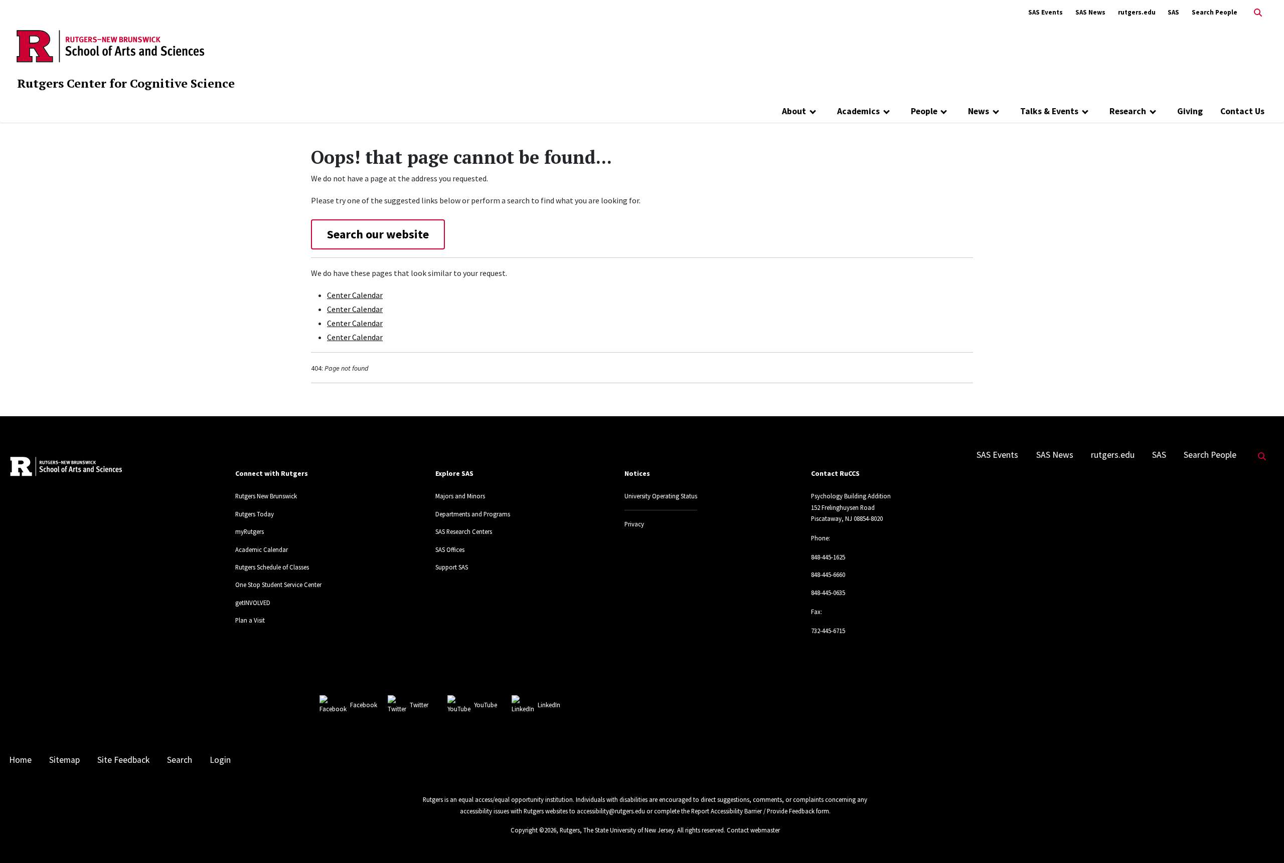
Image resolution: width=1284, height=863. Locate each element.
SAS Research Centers (463, 531)
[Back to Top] (1262, 838)
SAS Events (1045, 12)
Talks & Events (1049, 111)
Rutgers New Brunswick (266, 496)
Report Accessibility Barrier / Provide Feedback (753, 811)
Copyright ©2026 (533, 830)
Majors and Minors (460, 496)
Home (20, 759)
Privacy (634, 524)
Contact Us (1242, 111)
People (924, 111)
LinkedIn (549, 705)
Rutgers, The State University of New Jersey (617, 830)
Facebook (363, 705)
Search (179, 759)
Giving (1190, 111)
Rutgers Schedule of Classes (272, 567)
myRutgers (249, 531)
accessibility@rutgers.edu (611, 811)
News (978, 111)
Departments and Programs (472, 514)
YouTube (485, 705)
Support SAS (451, 567)
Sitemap (64, 759)
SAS (1173, 12)
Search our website (378, 234)
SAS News (1090, 12)
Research (1127, 111)
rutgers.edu (1137, 12)
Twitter (419, 705)
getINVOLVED (252, 603)
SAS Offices (449, 549)
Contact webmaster (753, 830)
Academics (858, 111)
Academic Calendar (261, 549)
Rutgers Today (254, 514)
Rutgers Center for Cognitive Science (126, 83)
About (794, 111)
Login (220, 759)
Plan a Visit (250, 620)
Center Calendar (355, 295)
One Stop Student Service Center (278, 585)
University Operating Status (660, 496)
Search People (1214, 12)
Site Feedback (123, 759)
